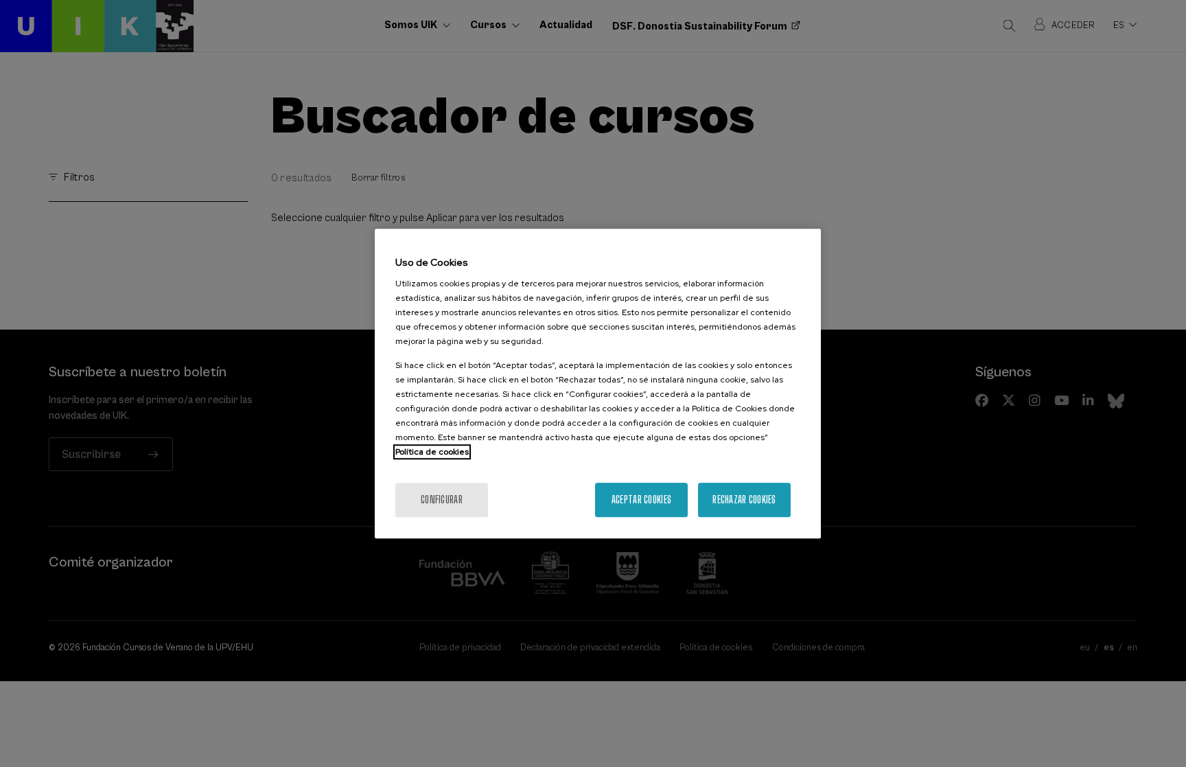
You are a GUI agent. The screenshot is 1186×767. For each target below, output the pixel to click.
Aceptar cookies (641, 499)
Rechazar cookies (744, 499)
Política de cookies (432, 451)
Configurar (442, 499)
